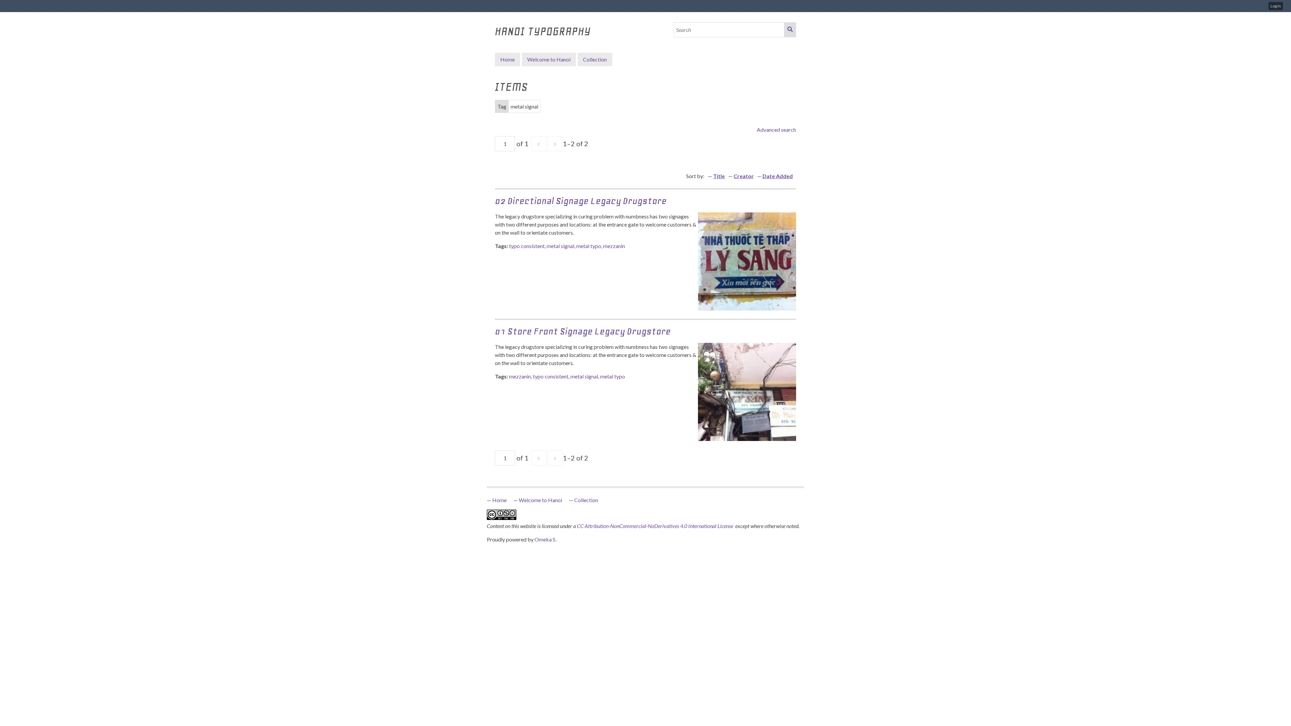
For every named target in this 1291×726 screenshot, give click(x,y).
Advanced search (776, 129)
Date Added (777, 176)
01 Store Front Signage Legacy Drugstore (583, 331)
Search (790, 29)
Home (507, 59)
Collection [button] (595, 59)
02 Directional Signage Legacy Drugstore (581, 200)
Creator (744, 176)
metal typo (588, 246)
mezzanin (614, 246)
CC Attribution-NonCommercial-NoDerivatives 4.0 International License (655, 526)
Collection (586, 500)
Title (719, 176)
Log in (1275, 5)
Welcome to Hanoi (549, 59)
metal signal (560, 246)
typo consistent (527, 246)
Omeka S (545, 539)
